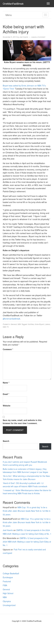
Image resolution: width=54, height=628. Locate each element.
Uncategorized (9, 605)
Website (6, 405)
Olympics (7, 601)
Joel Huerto (8, 530)
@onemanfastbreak (11, 318)
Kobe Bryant (39, 324)
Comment (8, 349)
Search (6, 441)
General (14, 324)
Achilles (31, 324)
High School (8, 593)
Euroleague (8, 577)
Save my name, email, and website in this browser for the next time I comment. (22, 422)
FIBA (5, 585)
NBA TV (6, 327)
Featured (7, 581)
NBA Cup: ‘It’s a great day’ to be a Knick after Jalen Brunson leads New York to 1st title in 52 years (26, 511)
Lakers (47, 324)
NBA (19, 324)
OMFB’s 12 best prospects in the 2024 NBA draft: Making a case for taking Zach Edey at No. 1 (27, 542)
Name (6, 382)
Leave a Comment (38, 37)
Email (6, 394)
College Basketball (11, 573)
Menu (9, 15)
